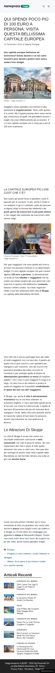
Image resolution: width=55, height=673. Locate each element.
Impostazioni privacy (47, 671)
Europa (10, 549)
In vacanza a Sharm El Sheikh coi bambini (26, 599)
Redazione (39, 669)
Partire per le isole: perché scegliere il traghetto (28, 623)
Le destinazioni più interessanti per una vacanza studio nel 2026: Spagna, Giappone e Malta (28, 650)
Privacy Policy (17, 669)
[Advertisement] (27, 159)
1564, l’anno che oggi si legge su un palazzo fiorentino (27, 586)
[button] (43, 6)
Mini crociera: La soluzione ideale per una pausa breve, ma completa (28, 635)
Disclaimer (29, 669)
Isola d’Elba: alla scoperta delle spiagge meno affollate (28, 611)
